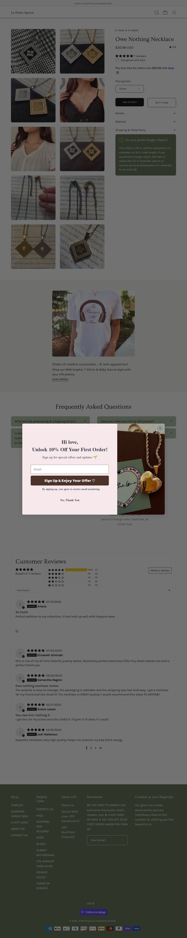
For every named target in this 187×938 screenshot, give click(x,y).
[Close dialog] (160, 428)
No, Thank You (69, 500)
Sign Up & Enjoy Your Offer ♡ (69, 480)
